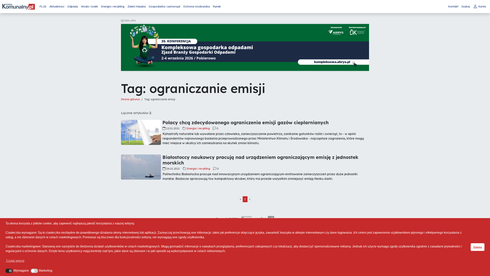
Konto (482, 6)
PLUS (42, 6)
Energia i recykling (112, 6)
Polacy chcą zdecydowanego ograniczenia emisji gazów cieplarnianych (246, 122)
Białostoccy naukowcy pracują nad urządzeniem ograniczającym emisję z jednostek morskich (260, 160)
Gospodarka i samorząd (164, 6)
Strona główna (130, 99)
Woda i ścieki (89, 6)
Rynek (217, 6)
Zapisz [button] (477, 247)
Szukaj (465, 6)
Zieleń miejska (136, 6)
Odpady (72, 6)
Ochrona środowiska (196, 6)
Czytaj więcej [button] (15, 260)
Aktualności (56, 6)
